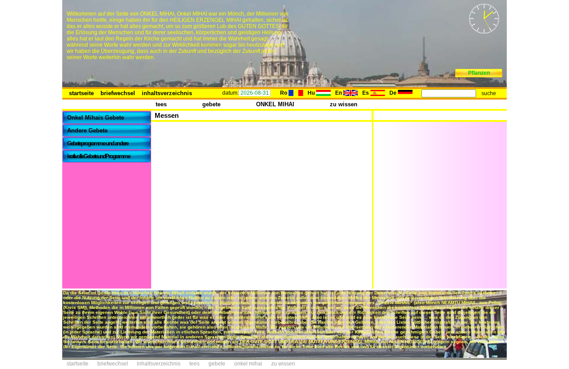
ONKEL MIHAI (275, 104)
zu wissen (343, 104)
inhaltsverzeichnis (167, 93)
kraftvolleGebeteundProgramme (98, 156)
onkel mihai (248, 364)
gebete (211, 104)
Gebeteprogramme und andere (97, 143)
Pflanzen (479, 73)
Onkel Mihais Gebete (95, 117)
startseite (81, 93)
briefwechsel (117, 93)
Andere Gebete (87, 130)
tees (161, 104)
